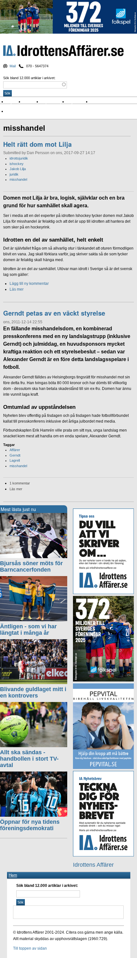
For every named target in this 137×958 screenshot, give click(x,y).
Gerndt (15, 455)
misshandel (18, 179)
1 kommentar (20, 483)
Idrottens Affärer (63, 51)
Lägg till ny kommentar (29, 283)
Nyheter (15, 101)
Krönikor (32, 101)
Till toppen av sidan (30, 948)
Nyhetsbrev (79, 101)
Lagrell (15, 460)
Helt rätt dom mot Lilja (37, 144)
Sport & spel (54, 101)
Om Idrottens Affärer (26, 111)
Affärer (15, 450)
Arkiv (97, 101)
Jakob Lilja (18, 169)
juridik (14, 174)
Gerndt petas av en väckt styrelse (54, 313)
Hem (13, 875)
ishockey (17, 164)
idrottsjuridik (19, 158)
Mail (13, 66)
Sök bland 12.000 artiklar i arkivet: (29, 78)
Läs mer (17, 289)
